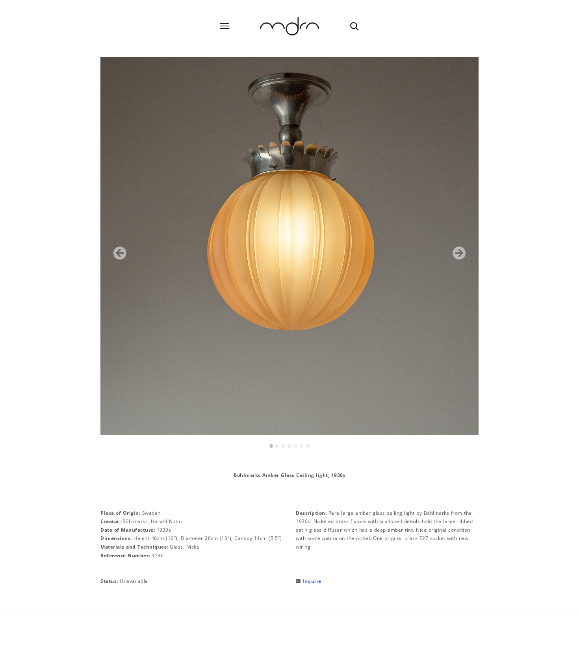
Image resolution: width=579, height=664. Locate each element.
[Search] (354, 26)
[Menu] (224, 26)
